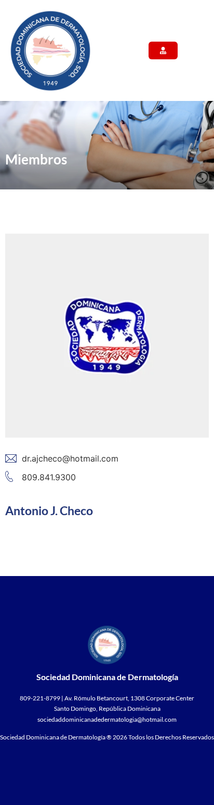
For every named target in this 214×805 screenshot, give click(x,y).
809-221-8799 (40, 698)
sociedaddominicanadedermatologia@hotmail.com (107, 719)
